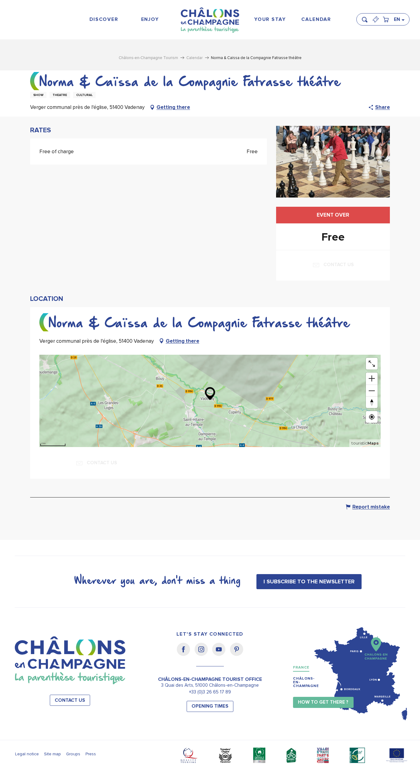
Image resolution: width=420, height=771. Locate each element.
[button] (366, 17)
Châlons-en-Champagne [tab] (306, 682)
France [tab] (301, 667)
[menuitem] (104, 19)
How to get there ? (323, 702)
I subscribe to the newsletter (309, 581)
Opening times (210, 706)
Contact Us (70, 700)
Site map (52, 754)
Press (90, 754)
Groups (73, 754)
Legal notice (27, 754)
